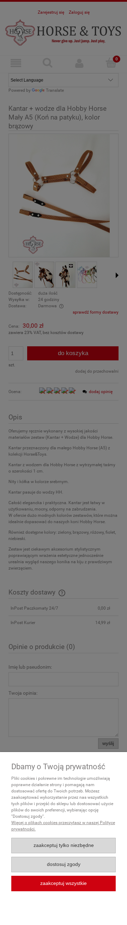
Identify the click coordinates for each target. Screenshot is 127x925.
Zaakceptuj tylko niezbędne (64, 845)
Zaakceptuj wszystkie (63, 883)
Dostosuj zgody (63, 864)
